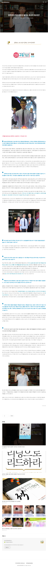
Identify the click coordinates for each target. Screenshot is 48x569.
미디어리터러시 (5, 2)
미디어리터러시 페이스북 (19, 563)
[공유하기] (6, 416)
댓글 (4, 536)
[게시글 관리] (7, 416)
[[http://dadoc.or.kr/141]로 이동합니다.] (24, 55)
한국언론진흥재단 (29, 563)
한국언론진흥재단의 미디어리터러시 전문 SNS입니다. (14, 545)
